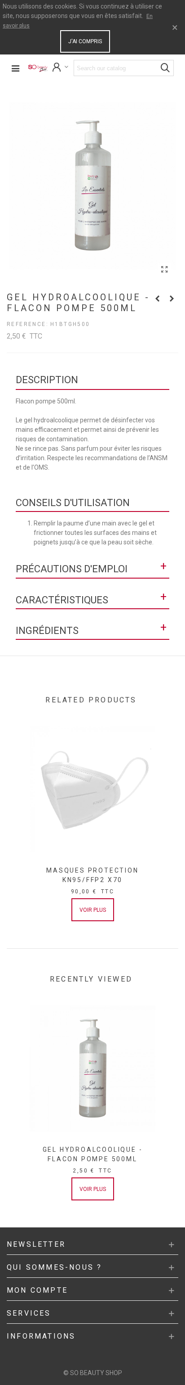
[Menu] (15, 68)
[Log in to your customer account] (60, 68)
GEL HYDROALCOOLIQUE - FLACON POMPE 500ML (93, 1154)
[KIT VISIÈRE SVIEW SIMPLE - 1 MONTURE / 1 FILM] (171, 298)
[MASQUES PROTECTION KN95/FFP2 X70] (92, 789)
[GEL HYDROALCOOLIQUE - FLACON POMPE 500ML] (164, 269)
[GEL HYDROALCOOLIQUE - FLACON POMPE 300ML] (157, 298)
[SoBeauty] (38, 68)
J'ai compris (85, 41)
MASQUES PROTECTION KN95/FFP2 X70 (92, 875)
